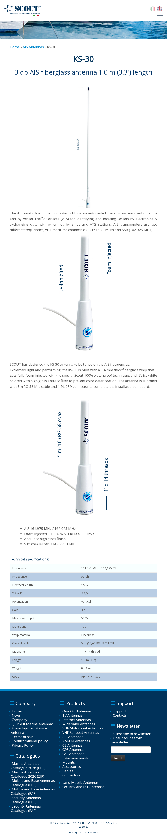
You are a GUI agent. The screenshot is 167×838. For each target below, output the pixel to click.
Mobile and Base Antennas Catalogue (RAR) (33, 791)
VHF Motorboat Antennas (82, 728)
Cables (67, 770)
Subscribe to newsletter (132, 733)
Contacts (120, 715)
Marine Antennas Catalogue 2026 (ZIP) (27, 774)
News (16, 715)
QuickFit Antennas (77, 711)
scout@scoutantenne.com (83, 832)
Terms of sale (23, 736)
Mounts (68, 762)
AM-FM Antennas (76, 741)
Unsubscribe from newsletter (127, 740)
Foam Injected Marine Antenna (29, 730)
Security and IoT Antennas (83, 786)
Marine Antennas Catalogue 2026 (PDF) (28, 765)
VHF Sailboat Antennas (80, 732)
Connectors (71, 775)
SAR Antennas (73, 753)
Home (15, 47)
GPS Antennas (73, 749)
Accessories (71, 766)
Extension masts (75, 758)
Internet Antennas (76, 719)
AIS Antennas (33, 47)
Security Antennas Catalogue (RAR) (26, 808)
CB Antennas (72, 745)
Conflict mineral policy (30, 741)
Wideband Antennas (78, 724)
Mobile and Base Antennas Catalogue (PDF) (33, 782)
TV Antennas (72, 715)
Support (119, 711)
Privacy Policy (23, 745)
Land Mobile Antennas (80, 782)
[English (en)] (159, 8)
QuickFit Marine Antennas (33, 724)
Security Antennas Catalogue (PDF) (26, 799)
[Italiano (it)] (152, 8)
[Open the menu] (160, 16)
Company (19, 719)
